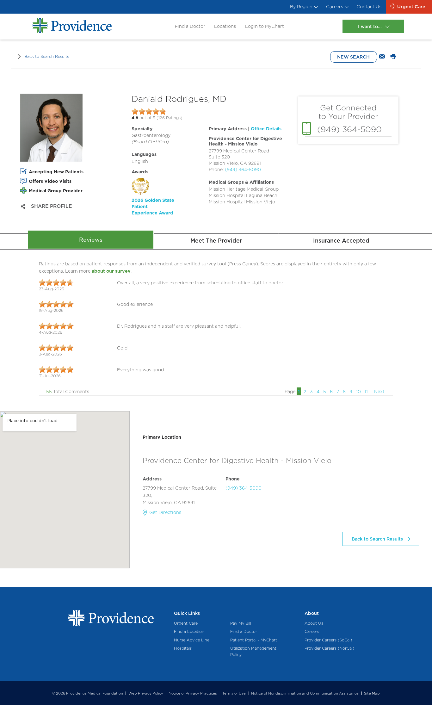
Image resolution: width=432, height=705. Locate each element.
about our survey (111, 271)
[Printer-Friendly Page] (393, 57)
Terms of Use (234, 693)
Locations (225, 26)
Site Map (372, 693)
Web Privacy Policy (145, 693)
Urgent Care (186, 623)
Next (379, 391)
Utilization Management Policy (253, 651)
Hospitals (183, 648)
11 (366, 391)
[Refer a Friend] (382, 57)
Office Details (266, 128)
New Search (353, 56)
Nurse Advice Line (191, 640)
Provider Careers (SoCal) (328, 640)
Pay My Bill (240, 623)
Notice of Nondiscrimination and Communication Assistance (305, 693)
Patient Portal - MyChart (253, 640)
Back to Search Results (46, 56)
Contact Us (368, 6)
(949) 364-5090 (243, 169)
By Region (301, 6)
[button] (170, 197)
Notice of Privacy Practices (193, 693)
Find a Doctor (190, 26)
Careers (334, 6)
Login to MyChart (264, 26)
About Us (314, 623)
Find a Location (189, 631)
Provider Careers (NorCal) (329, 648)
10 (358, 391)
